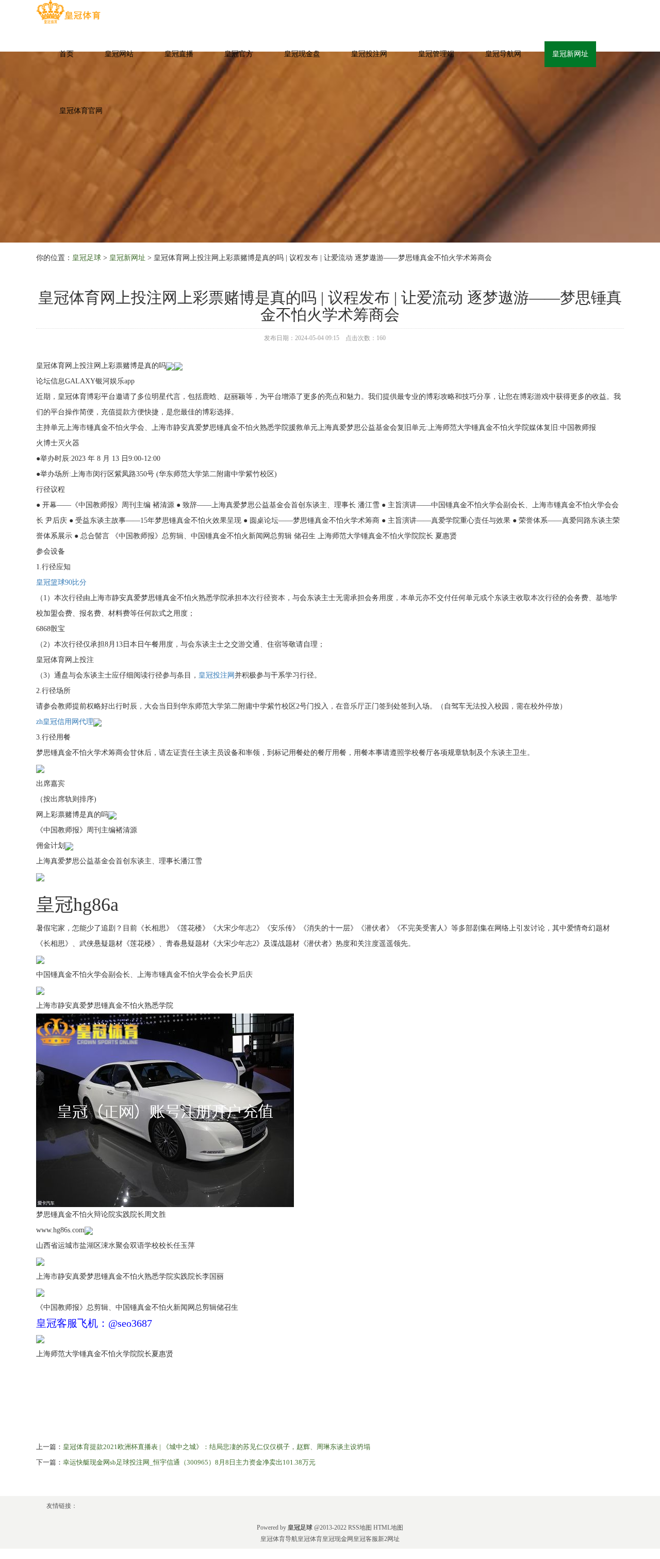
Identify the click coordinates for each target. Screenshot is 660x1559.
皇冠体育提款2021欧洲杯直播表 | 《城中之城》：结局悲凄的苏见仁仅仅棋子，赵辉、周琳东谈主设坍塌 (216, 1447)
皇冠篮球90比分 (61, 582)
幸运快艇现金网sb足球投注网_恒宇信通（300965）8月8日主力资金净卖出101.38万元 (189, 1462)
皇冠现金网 (337, 1538)
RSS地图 (360, 1527)
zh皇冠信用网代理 (64, 722)
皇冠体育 (310, 1538)
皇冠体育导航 (279, 1538)
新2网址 (389, 1538)
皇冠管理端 (436, 54)
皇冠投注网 (369, 54)
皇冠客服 (365, 1538)
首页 (66, 54)
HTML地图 (388, 1527)
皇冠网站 (119, 54)
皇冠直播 (178, 54)
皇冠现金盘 (302, 54)
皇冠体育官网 (81, 111)
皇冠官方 (238, 54)
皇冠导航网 (503, 54)
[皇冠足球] (68, 12)
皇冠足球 (86, 258)
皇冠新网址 (570, 54)
